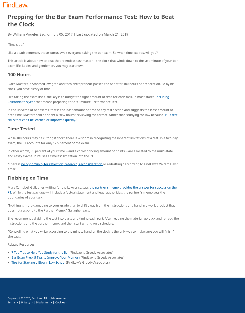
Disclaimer (43, 302)
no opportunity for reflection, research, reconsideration (62, 164)
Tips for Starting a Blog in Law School (38, 262)
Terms (12, 302)
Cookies (60, 302)
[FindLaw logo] (17, 5)
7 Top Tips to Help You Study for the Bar (40, 252)
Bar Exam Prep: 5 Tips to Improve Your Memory (45, 257)
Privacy (25, 302)
